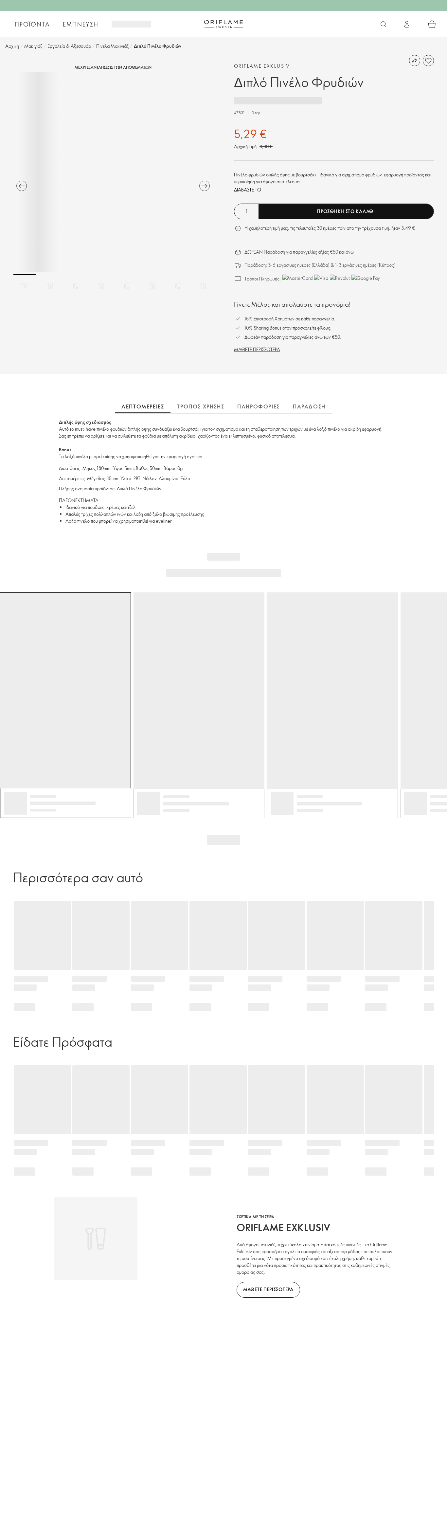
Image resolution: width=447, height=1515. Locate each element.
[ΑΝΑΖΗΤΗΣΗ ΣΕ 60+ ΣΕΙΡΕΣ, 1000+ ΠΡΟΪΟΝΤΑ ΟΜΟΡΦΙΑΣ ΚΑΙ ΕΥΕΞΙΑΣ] (383, 24)
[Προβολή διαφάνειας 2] (50, 285)
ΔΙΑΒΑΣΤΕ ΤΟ (247, 190)
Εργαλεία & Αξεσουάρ (69, 46)
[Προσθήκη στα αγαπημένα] (428, 60)
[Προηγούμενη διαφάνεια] (21, 186)
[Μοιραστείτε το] (414, 60)
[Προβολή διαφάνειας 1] (24, 285)
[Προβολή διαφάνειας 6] (152, 285)
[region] (113, 172)
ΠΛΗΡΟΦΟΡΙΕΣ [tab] (258, 406)
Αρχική (12, 46)
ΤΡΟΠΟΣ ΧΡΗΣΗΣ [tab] (200, 406)
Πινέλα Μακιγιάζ (112, 46)
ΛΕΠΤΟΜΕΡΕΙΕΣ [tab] (142, 406)
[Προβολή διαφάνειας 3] (75, 285)
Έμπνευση (80, 24)
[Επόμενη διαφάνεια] (204, 186)
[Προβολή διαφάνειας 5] (126, 285)
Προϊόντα (32, 24)
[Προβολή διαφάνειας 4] (101, 285)
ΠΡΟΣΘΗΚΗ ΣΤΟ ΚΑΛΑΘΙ (346, 211)
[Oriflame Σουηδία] (223, 24)
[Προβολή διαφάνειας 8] (203, 285)
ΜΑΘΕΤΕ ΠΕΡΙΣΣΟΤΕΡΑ (257, 349)
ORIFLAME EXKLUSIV (262, 66)
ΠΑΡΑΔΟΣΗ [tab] (309, 406)
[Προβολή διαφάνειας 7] (177, 285)
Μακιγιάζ (33, 46)
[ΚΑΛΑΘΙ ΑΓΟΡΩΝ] (432, 24)
